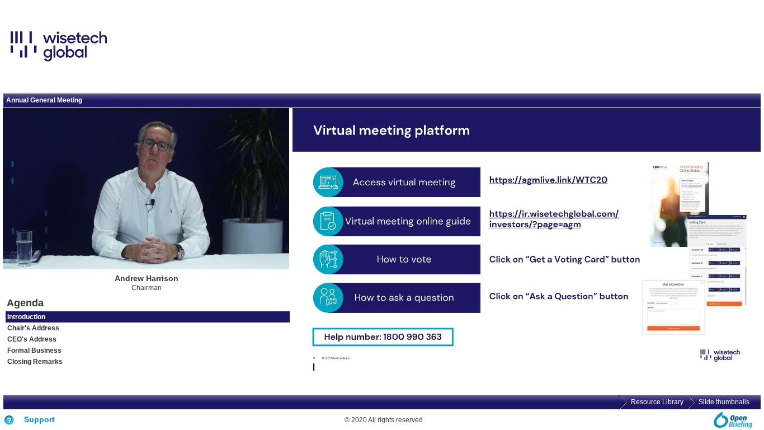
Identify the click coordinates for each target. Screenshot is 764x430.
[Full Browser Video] (264, 261)
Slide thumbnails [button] (724, 402)
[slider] (50, 261)
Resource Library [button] (657, 402)
